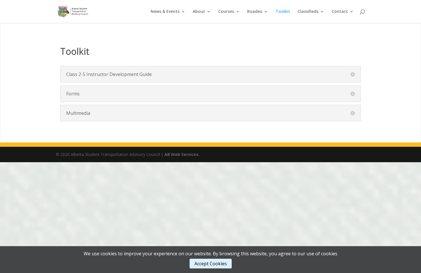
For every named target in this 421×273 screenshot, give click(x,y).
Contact (340, 11)
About (199, 11)
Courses (226, 11)
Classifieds (308, 11)
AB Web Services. (182, 154)
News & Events (165, 11)
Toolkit (283, 11)
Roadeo (254, 11)
